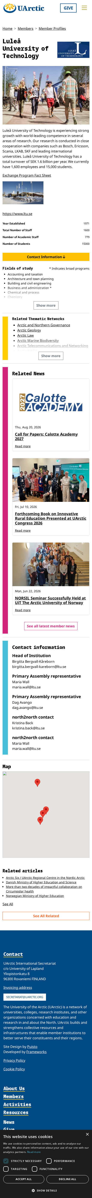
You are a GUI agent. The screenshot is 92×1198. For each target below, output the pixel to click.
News (9, 1122)
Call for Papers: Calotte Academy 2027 (46, 436)
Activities (17, 1104)
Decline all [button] (67, 1179)
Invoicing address (17, 987)
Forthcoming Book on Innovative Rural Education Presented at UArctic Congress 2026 (50, 518)
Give (68, 8)
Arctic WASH (27, 351)
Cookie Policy (14, 1069)
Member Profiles (52, 28)
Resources (15, 1112)
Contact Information (45, 256)
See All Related (46, 916)
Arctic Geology (29, 330)
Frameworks (36, 1051)
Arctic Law (25, 335)
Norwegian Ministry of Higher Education (35, 896)
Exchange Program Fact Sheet (27, 175)
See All (8, 904)
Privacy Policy (14, 1060)
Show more (46, 305)
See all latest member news (51, 626)
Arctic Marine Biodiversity (38, 340)
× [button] (87, 1134)
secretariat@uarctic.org (24, 997)
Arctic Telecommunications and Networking (52, 345)
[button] (46, 1190)
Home (7, 28)
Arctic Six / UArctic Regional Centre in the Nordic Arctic (45, 878)
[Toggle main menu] (84, 7)
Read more (23, 446)
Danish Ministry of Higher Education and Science (41, 882)
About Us (14, 1088)
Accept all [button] (24, 1179)
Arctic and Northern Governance (43, 325)
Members (25, 28)
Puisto (32, 1046)
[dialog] (46, 1164)
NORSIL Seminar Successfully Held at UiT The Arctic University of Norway (50, 600)
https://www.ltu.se (17, 213)
